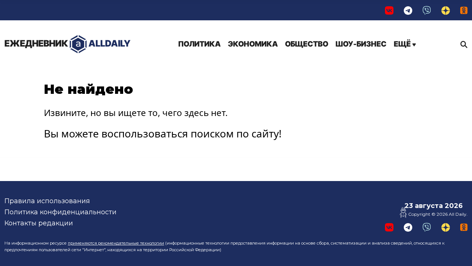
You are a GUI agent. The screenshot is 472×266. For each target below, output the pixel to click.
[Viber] (427, 10)
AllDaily (67, 43)
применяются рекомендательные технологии (116, 243)
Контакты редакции (38, 223)
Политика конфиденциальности (60, 212)
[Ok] (464, 10)
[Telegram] (408, 10)
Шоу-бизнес (361, 44)
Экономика (253, 44)
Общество (306, 44)
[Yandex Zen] (445, 10)
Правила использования (47, 201)
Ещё (403, 44)
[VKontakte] (389, 10)
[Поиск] (462, 44)
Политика (199, 44)
